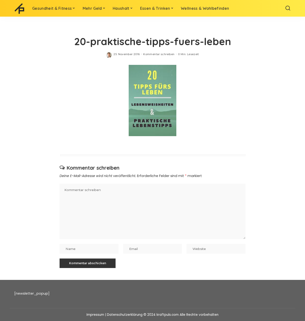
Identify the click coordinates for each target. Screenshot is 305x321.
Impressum (95, 314)
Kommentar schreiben (158, 54)
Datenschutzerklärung (124, 314)
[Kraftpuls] (19, 8)
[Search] (288, 8)
